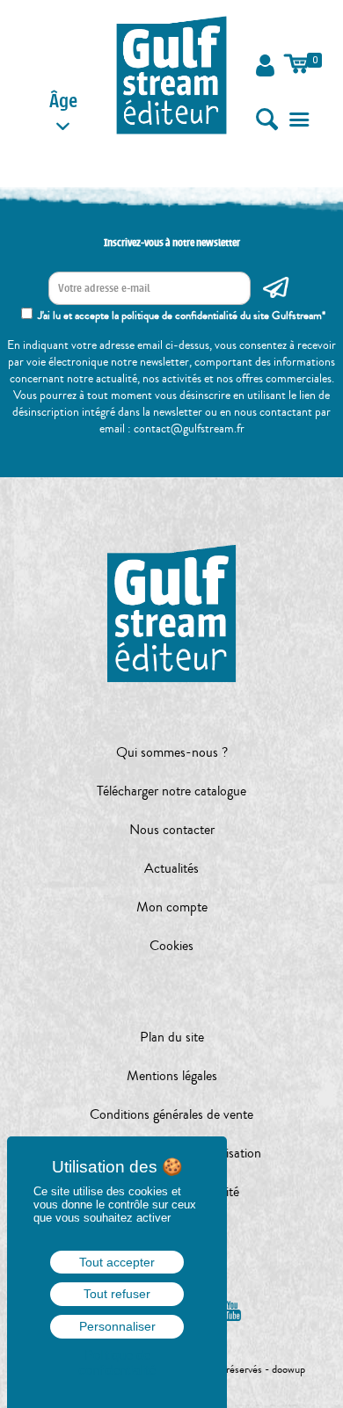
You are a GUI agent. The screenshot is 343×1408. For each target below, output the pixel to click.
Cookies (171, 945)
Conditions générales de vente (171, 1114)
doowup (288, 1369)
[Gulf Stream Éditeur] (172, 75)
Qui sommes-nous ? (172, 752)
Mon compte (172, 907)
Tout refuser (117, 1294)
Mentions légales (172, 1075)
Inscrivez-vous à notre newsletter (172, 242)
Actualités (171, 868)
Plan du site (172, 1037)
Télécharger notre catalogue (171, 791)
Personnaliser (117, 1326)
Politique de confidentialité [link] (117, 1362)
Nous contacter (172, 829)
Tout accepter (117, 1262)
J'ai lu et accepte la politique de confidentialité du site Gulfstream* (181, 315)
